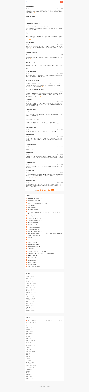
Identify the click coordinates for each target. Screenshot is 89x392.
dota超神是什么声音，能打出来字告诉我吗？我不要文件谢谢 (41, 253)
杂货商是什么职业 (30, 170)
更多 (61, 317)
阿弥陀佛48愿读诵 (30, 362)
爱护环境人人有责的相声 (31, 372)
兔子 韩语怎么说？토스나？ (34, 246)
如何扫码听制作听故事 (30, 310)
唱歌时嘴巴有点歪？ (32, 257)
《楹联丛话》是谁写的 (31, 109)
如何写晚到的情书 (30, 134)
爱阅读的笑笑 (29, 369)
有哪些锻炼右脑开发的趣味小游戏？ (35, 198)
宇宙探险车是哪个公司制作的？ (33, 23)
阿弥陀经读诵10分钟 (30, 340)
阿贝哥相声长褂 (29, 356)
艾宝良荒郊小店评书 (30, 367)
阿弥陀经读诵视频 (29, 331)
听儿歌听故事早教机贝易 (31, 294)
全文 (35, 12)
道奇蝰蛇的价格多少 (32, 255)
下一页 (52, 189)
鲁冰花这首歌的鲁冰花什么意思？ (35, 248)
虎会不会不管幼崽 (32, 264)
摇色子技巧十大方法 (30, 62)
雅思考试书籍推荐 (32, 262)
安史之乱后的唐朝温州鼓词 (31, 365)
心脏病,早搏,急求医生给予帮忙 (34, 200)
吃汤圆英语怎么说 (32, 260)
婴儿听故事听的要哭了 (30, 307)
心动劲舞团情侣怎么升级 (31, 52)
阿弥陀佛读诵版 (29, 374)
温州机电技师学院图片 (31, 16)
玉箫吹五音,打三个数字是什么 (32, 119)
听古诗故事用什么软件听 (31, 308)
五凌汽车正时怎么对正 (31, 144)
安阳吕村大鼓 (29, 338)
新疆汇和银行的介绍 (30, 42)
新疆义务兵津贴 (29, 33)
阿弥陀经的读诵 (29, 342)
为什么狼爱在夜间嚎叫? (33, 209)
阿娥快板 (28, 344)
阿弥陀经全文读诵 (29, 378)
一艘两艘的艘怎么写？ (31, 127)
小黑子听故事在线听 (30, 296)
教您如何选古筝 (29, 152)
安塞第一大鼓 (29, 358)
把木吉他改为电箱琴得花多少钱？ (35, 220)
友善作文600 (29, 99)
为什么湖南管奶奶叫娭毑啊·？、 (35, 227)
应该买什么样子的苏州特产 (34, 244)
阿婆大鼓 (28, 354)
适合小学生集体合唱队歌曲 (34, 224)
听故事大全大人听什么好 (31, 281)
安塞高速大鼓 (29, 327)
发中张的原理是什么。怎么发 (32, 80)
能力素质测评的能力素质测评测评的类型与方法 (36, 89)
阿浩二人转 (28, 353)
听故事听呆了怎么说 (30, 278)
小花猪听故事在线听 (30, 299)
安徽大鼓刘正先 (29, 349)
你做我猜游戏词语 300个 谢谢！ (35, 218)
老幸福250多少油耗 (30, 162)
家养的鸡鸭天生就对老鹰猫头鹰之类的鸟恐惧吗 (38, 203)
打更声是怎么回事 (32, 215)
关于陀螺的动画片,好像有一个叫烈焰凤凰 (37, 251)
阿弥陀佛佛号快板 (29, 325)
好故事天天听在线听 (30, 301)
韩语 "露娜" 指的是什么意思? (34, 266)
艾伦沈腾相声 (29, 360)
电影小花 (30, 237)
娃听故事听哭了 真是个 (31, 283)
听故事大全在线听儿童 (30, 303)
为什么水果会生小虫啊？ (33, 222)
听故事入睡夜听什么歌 (30, 287)
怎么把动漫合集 (31, 205)
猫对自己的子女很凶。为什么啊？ (35, 231)
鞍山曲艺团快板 (29, 363)
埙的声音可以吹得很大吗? (33, 229)
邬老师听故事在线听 (30, 276)
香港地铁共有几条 (30, 6)
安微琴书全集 (29, 336)
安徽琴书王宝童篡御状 (30, 333)
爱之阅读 (28, 371)
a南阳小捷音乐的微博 (30, 351)
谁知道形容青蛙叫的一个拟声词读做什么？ (37, 240)
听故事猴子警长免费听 (30, 280)
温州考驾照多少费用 (30, 180)
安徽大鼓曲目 (29, 347)
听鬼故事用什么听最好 (30, 298)
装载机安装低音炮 (32, 207)
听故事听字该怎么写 (30, 289)
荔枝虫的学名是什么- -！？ (33, 242)
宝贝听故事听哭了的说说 (31, 292)
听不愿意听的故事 (29, 305)
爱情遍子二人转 (29, 334)
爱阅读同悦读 (29, 329)
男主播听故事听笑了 (30, 290)
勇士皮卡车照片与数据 (31, 71)
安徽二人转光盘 (29, 376)
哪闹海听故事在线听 (30, 285)
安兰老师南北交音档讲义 (31, 345)
